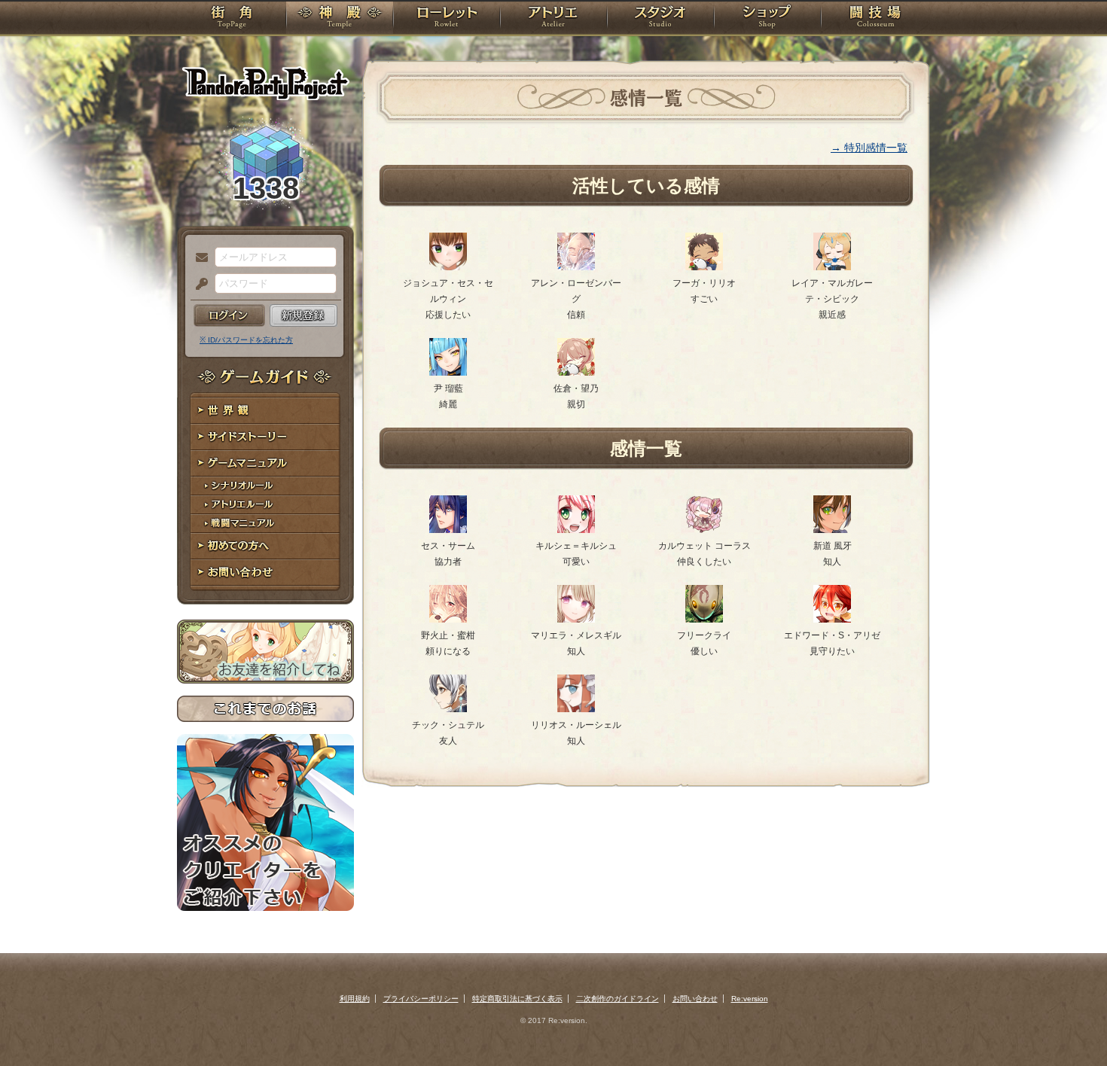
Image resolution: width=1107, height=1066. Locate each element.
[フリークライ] (704, 619)
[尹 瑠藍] (448, 372)
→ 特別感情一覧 (869, 148)
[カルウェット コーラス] (704, 530)
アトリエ (553, 19)
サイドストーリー (265, 437)
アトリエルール (265, 504)
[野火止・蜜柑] (448, 619)
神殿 (339, 19)
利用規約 (355, 998)
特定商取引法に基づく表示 (517, 998)
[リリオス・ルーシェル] (576, 709)
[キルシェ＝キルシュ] (576, 530)
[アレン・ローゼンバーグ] (576, 267)
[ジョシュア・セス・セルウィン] (448, 267)
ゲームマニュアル (265, 463)
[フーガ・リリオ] (704, 267)
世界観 (265, 410)
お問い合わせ (265, 572)
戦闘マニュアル (265, 523)
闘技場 (875, 19)
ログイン (229, 315)
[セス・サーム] (448, 530)
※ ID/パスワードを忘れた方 (246, 340)
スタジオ (660, 19)
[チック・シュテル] (448, 709)
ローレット (446, 19)
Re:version (749, 998)
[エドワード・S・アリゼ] (832, 619)
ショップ (767, 19)
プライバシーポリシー (421, 998)
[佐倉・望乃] (576, 372)
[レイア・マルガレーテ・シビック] (832, 267)
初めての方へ (265, 546)
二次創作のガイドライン (617, 998)
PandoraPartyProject (265, 82)
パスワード (198, 284)
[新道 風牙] (832, 530)
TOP (231, 19)
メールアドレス (198, 258)
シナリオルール (265, 486)
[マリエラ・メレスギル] (576, 619)
